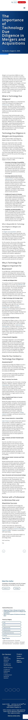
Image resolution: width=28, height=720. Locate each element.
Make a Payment (19, 661)
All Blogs (17, 588)
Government (20, 658)
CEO (4, 622)
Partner (5, 635)
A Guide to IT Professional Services (7, 671)
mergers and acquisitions (9, 231)
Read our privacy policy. (14, 715)
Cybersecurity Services (8, 640)
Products (19, 654)
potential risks (21, 284)
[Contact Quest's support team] (14, 546)
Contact (15, 2)
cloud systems (5, 385)
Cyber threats (5, 421)
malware (17, 642)
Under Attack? (21, 2)
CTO (4, 625)
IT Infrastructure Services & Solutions (8, 676)
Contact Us (6, 588)
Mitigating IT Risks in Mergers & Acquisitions (14, 610)
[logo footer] (11, 684)
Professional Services (8, 632)
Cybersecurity (6, 627)
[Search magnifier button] (12, 2)
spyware (22, 643)
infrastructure (5, 105)
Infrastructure (6, 630)
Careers (19, 656)
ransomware (16, 643)
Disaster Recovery (8, 667)
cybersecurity (8, 179)
